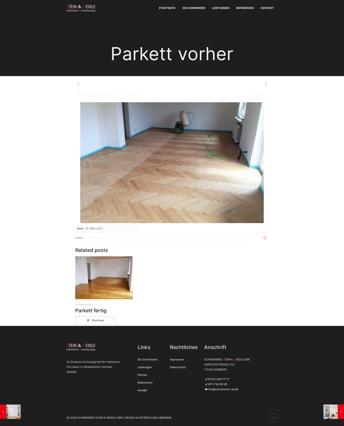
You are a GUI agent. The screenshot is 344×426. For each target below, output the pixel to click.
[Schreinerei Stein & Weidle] (81, 8)
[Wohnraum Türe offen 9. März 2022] (333, 412)
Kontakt (142, 390)
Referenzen (145, 382)
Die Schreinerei (147, 359)
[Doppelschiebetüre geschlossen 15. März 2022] (10, 412)
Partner (142, 375)
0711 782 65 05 (217, 384)
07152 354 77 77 (219, 379)
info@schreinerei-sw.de (223, 389)
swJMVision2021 (107, 94)
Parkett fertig (90, 310)
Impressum (177, 359)
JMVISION (165, 417)
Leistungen (145, 367)
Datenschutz (178, 367)
